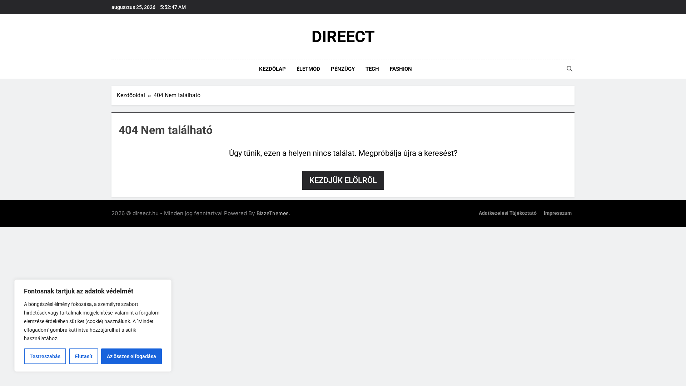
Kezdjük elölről (343, 180)
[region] (93, 325)
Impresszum (558, 213)
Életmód (308, 69)
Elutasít (84, 356)
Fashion (401, 69)
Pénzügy (343, 69)
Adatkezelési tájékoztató (508, 213)
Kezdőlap (272, 69)
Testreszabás (45, 356)
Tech (372, 69)
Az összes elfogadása (131, 356)
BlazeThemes (273, 213)
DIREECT (343, 36)
